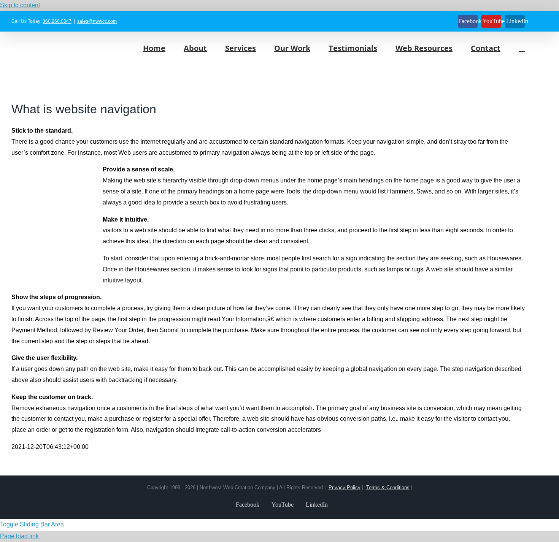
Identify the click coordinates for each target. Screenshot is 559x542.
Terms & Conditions (388, 487)
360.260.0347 (57, 21)
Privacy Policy (344, 487)
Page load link (19, 536)
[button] (522, 48)
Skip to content (20, 5)
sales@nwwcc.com (97, 21)
